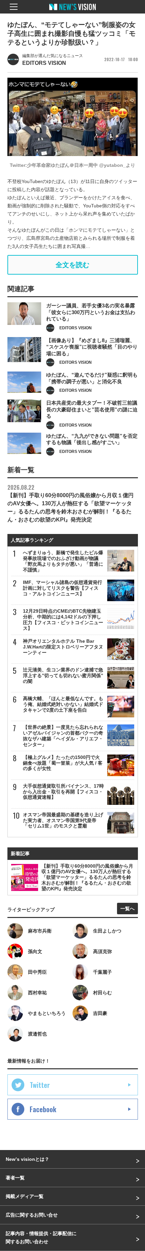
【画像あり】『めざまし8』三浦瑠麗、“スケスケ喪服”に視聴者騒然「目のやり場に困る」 (92, 346)
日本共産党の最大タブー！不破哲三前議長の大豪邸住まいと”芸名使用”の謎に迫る (92, 409)
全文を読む (72, 265)
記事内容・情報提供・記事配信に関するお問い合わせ (41, 1237)
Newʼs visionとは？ (27, 1159)
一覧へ (127, 908)
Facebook (43, 1109)
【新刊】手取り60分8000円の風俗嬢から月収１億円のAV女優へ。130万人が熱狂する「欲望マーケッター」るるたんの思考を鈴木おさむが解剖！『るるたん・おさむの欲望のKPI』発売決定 (70, 502)
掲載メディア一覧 (25, 1196)
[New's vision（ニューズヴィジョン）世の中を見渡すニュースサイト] (72, 12)
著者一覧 (15, 1177)
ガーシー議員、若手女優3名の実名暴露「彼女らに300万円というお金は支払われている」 (90, 312)
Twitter (40, 1085)
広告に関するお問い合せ (32, 1215)
